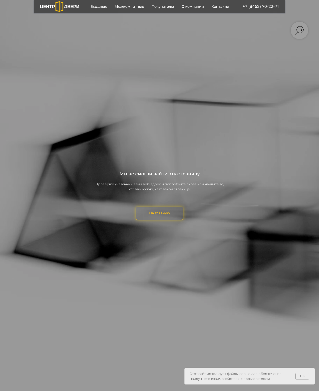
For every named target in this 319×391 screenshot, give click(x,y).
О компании (192, 7)
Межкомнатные (129, 7)
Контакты (220, 7)
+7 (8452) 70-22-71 (261, 6)
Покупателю (162, 7)
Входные (98, 7)
